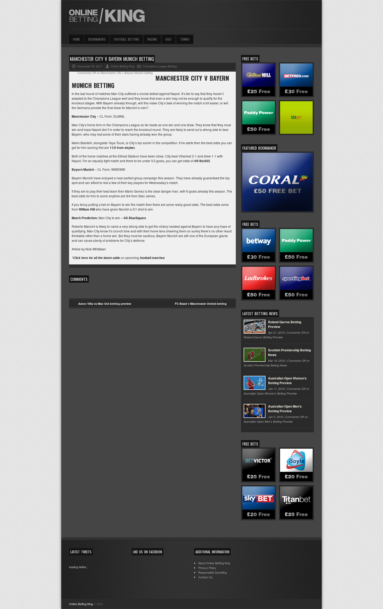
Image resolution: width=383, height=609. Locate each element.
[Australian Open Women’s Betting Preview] (254, 383)
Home (76, 39)
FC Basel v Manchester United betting (201, 304)
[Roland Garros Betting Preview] (254, 327)
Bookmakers (97, 39)
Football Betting (126, 39)
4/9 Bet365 (202, 160)
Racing (152, 39)
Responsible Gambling (212, 572)
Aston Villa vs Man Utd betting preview (104, 304)
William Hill (87, 209)
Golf (168, 39)
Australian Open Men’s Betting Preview (285, 408)
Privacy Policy (207, 568)
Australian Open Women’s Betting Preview (287, 380)
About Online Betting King (214, 563)
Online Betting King (81, 604)
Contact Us (205, 577)
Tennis (184, 39)
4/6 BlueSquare (134, 217)
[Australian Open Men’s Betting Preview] (254, 411)
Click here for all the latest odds (96, 258)
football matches (152, 258)
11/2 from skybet (122, 147)
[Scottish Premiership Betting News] (254, 355)
